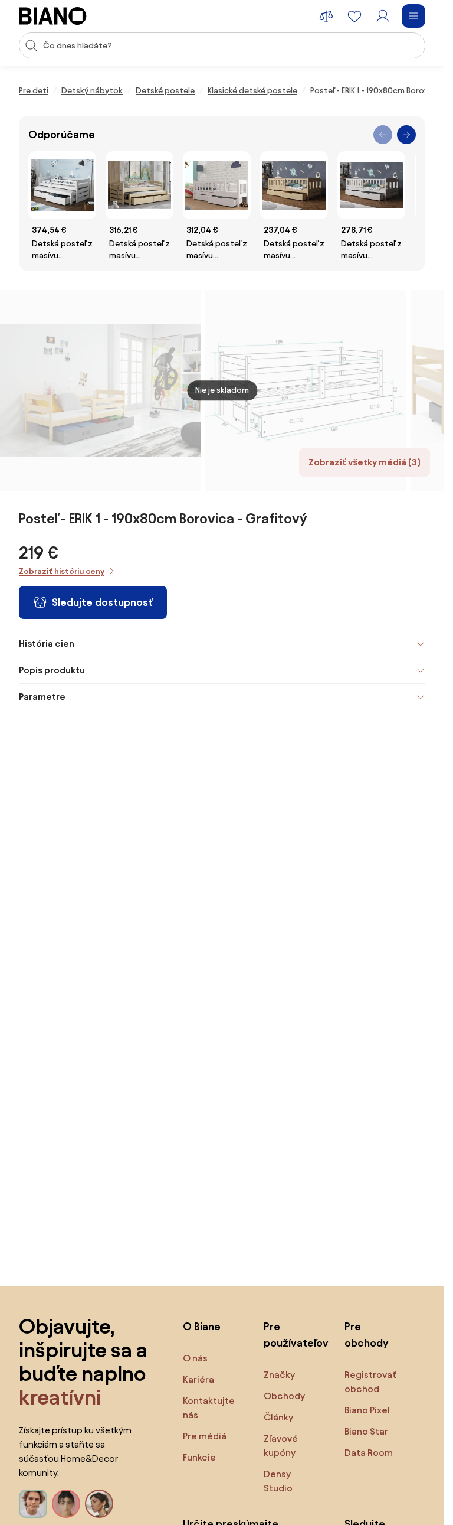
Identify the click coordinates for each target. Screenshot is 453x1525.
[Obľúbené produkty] (354, 16)
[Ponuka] (413, 16)
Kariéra (198, 1379)
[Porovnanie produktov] (326, 16)
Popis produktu (52, 670)
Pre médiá (204, 1436)
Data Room (368, 1453)
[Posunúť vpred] (406, 134)
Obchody (284, 1396)
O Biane (202, 1326)
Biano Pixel (367, 1410)
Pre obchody (366, 1334)
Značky (279, 1375)
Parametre (42, 697)
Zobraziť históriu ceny (61, 571)
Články (278, 1417)
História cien (46, 643)
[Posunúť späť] (382, 134)
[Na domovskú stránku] (53, 16)
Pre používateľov (292, 1334)
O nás (195, 1358)
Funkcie (199, 1457)
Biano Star (366, 1431)
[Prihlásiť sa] (383, 16)
